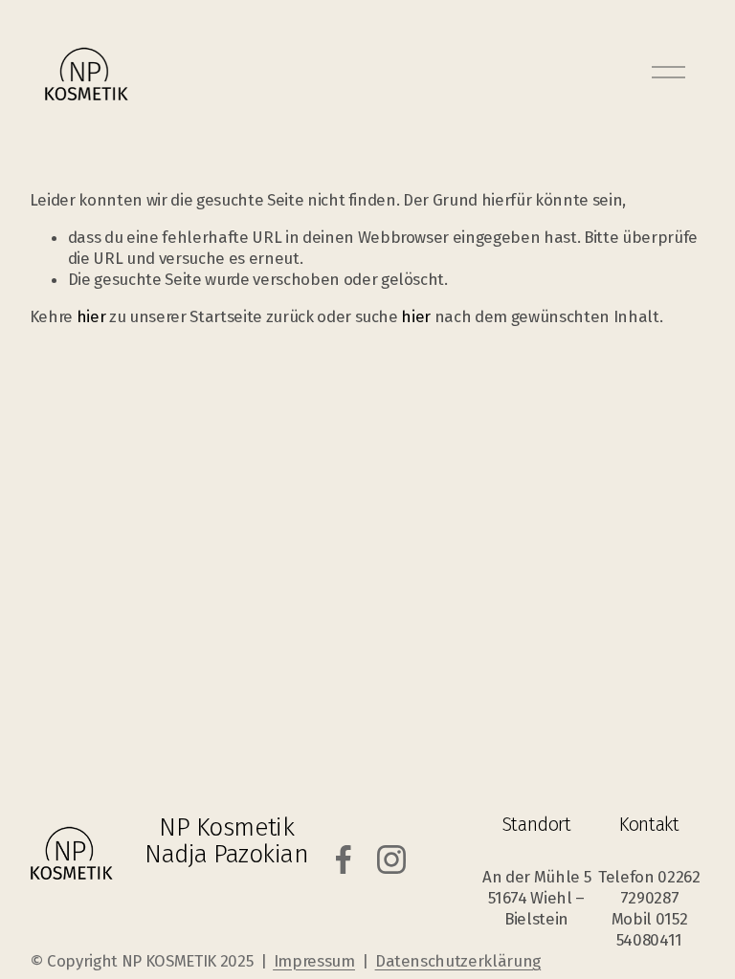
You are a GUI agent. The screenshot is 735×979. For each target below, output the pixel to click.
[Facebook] (343, 859)
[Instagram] (391, 859)
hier (91, 316)
